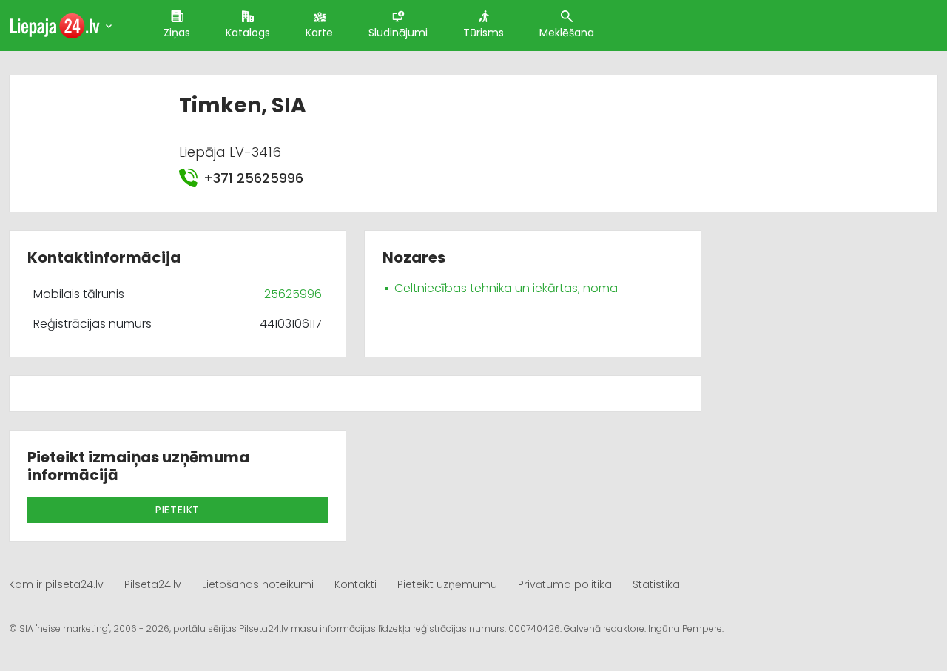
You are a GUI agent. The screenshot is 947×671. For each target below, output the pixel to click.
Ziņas (177, 32)
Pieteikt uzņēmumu (447, 584)
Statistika (656, 584)
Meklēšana (566, 32)
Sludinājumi (398, 32)
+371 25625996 (253, 178)
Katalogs (248, 32)
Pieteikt (177, 509)
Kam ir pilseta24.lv (56, 584)
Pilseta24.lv (152, 584)
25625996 (293, 294)
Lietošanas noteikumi (258, 584)
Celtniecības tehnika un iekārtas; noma (506, 288)
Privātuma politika (565, 584)
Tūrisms (483, 32)
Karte (319, 32)
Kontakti (355, 584)
